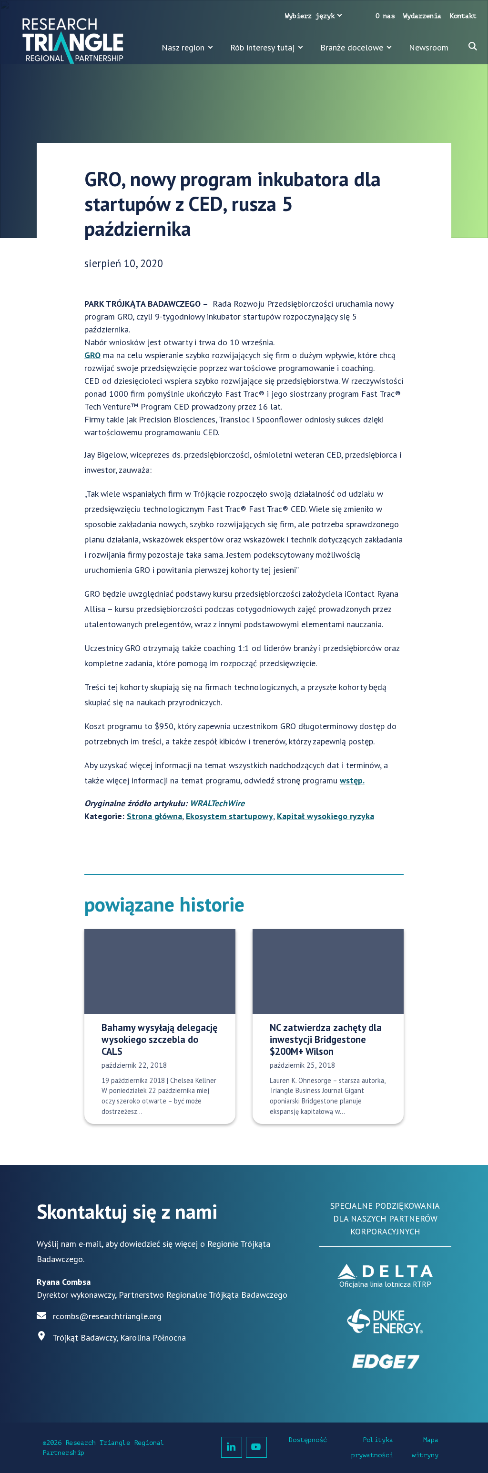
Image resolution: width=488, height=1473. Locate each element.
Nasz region (183, 47)
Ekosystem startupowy (229, 816)
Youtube (256, 1447)
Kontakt (463, 16)
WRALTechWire (217, 803)
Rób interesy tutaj (262, 47)
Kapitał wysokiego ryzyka (325, 816)
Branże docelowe (351, 47)
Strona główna (154, 816)
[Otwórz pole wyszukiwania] (472, 46)
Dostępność (308, 1439)
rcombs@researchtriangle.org (107, 1316)
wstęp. (352, 780)
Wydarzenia (422, 16)
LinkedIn (231, 1447)
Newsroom (428, 47)
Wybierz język (310, 16)
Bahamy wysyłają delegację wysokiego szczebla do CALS (159, 1039)
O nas (385, 16)
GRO (92, 355)
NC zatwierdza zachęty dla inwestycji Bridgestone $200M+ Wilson (326, 1039)
